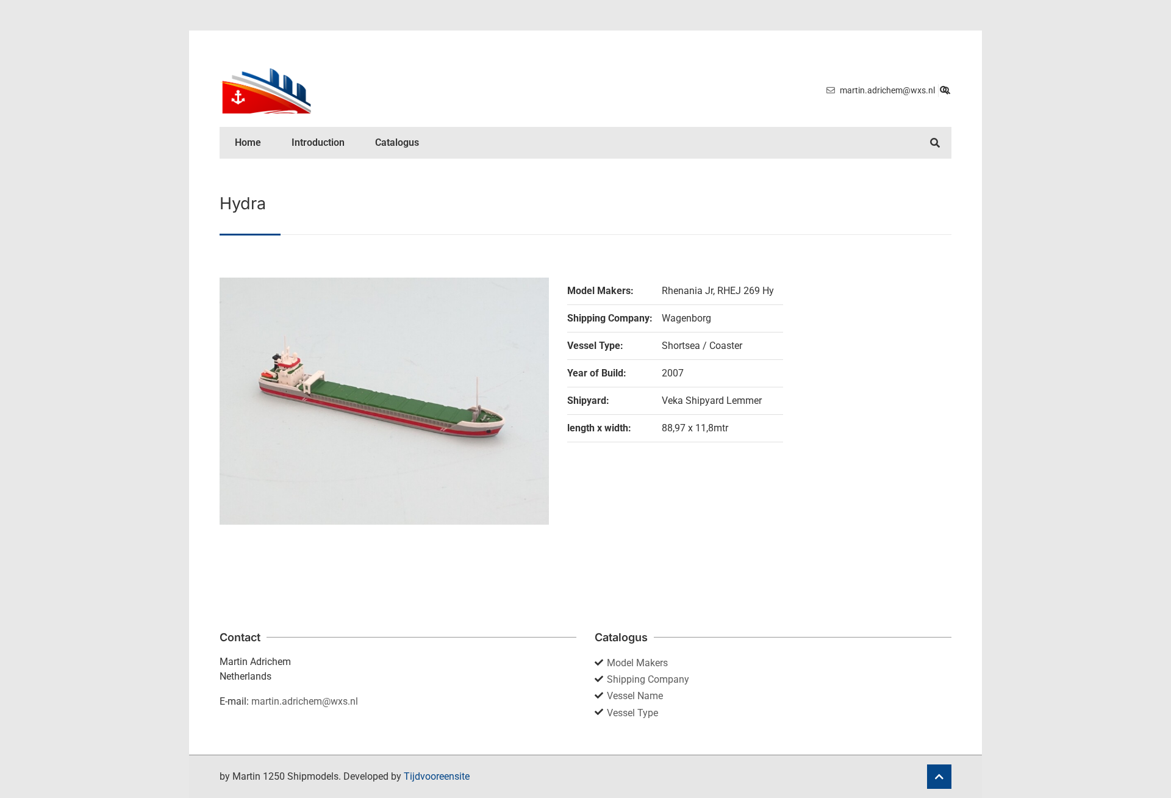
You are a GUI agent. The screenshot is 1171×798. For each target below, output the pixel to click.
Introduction (318, 142)
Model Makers (637, 663)
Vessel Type (632, 713)
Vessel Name (635, 696)
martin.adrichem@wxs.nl (304, 701)
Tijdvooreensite (437, 776)
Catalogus (397, 142)
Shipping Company (648, 679)
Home (248, 142)
